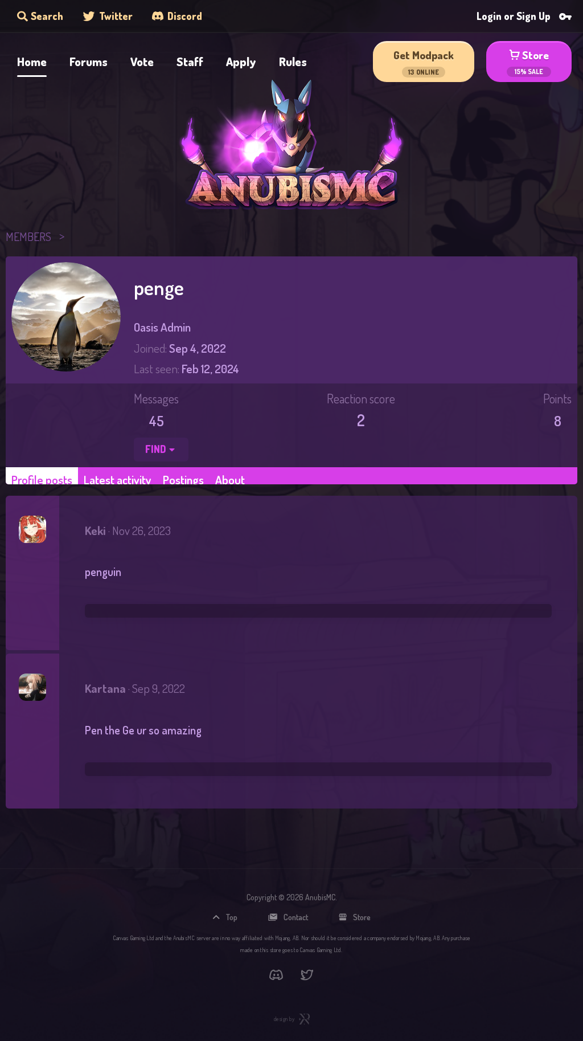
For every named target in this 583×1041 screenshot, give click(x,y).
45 (156, 420)
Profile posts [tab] (41, 479)
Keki (95, 530)
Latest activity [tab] (117, 479)
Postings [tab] (183, 479)
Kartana (105, 688)
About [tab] (230, 479)
